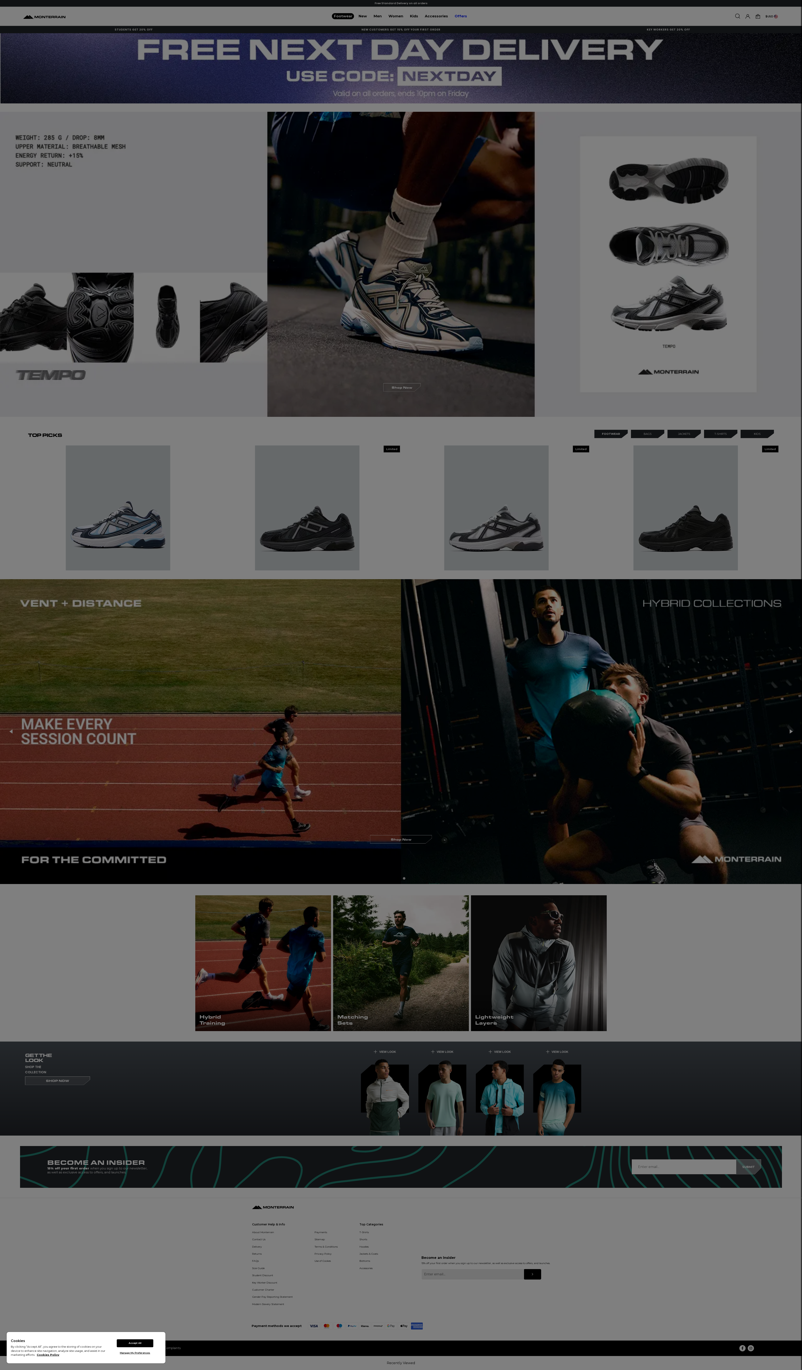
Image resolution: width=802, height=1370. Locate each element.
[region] (86, 1347)
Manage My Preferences (135, 1352)
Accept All (135, 1343)
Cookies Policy (48, 1354)
